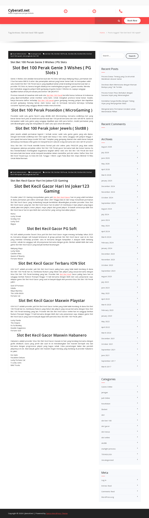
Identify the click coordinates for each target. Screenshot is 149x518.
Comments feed (108, 491)
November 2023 (108, 259)
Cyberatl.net (19, 10)
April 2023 (105, 299)
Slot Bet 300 (81, 54)
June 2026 (105, 158)
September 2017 (108, 361)
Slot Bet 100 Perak (60, 54)
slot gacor (105, 426)
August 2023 (106, 276)
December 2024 (108, 186)
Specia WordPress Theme (57, 513)
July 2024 (105, 214)
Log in (103, 480)
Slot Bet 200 (72, 54)
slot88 (104, 443)
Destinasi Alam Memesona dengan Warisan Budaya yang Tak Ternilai (119, 85)
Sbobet (104, 409)
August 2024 (106, 209)
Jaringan (104, 392)
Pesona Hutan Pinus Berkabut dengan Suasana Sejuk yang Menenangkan (117, 94)
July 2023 (105, 282)
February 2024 (107, 242)
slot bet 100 (49, 54)
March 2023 (106, 304)
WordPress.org (107, 497)
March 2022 (106, 333)
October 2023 (107, 265)
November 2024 (108, 192)
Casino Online (106, 387)
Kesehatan (105, 403)
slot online (105, 437)
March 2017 (106, 366)
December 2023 (108, 254)
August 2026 (106, 147)
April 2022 (105, 327)
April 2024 (105, 231)
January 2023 (106, 316)
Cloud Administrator (19, 54)
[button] (119, 20)
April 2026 (105, 169)
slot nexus (105, 432)
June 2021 (105, 355)
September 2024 (108, 203)
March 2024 (106, 237)
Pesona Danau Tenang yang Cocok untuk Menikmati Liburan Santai (118, 77)
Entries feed (106, 486)
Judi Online (105, 398)
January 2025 (106, 180)
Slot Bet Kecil (65, 274)
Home (102, 32)
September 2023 (108, 271)
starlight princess (108, 449)
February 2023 (107, 310)
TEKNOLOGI (106, 454)
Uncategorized (35, 54)
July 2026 (105, 152)
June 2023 (105, 288)
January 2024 (106, 248)
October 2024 (107, 197)
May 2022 (105, 321)
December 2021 (108, 338)
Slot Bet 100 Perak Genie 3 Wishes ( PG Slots (39, 62)
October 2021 (107, 344)
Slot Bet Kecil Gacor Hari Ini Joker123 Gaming (39, 180)
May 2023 (105, 293)
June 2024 (105, 220)
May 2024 (105, 225)
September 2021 (108, 349)
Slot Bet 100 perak (46, 100)
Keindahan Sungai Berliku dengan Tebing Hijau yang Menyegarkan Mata (117, 102)
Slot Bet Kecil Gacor (61, 197)
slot (103, 415)
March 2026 (106, 175)
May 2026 (105, 163)
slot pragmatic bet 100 (31, 56)
